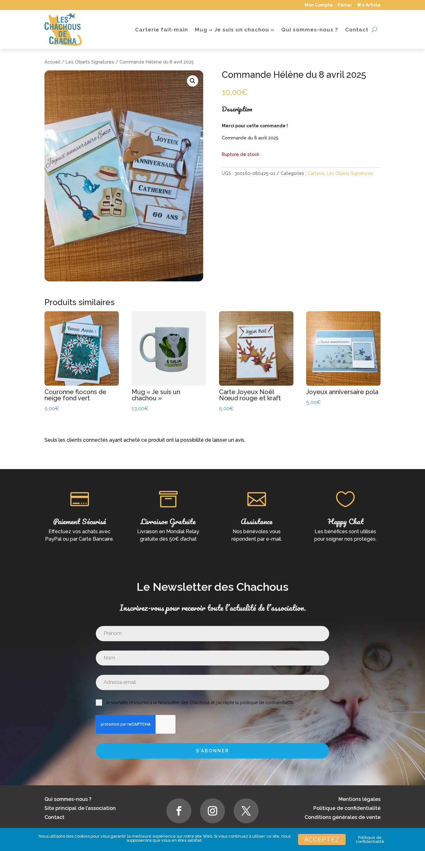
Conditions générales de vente (343, 817)
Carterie (316, 173)
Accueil (52, 61)
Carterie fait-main (161, 29)
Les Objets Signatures (90, 61)
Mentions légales (360, 799)
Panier (345, 4)
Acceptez (321, 839)
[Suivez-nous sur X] (246, 810)
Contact (356, 29)
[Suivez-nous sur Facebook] (178, 810)
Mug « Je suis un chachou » (234, 29)
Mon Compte (319, 4)
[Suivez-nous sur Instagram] (212, 810)
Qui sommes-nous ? (309, 29)
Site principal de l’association (80, 808)
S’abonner (212, 750)
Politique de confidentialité (347, 808)
